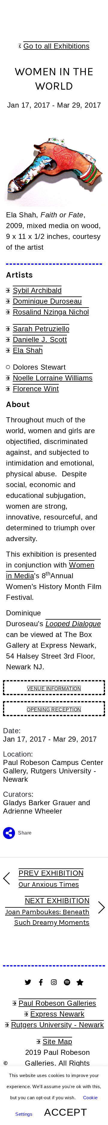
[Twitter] (27, 982)
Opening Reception (54, 709)
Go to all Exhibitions (56, 46)
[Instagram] (54, 982)
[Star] (80, 982)
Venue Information (54, 688)
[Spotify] (67, 982)
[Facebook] (41, 982)
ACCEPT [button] (65, 1112)
